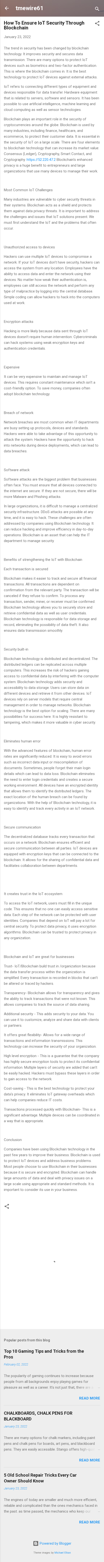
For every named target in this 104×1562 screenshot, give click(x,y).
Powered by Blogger (55, 1543)
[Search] (97, 9)
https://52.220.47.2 (41, 159)
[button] (97, 24)
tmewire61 (29, 8)
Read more (89, 1398)
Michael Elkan (62, 1552)
